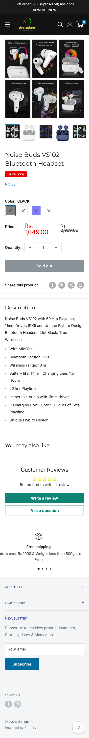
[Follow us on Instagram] (17, 704)
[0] (80, 24)
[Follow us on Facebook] (8, 704)
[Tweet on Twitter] (71, 285)
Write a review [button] (44, 498)
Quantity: (13, 247)
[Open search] (60, 24)
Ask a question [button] (44, 510)
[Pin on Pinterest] (61, 285)
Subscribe (21, 664)
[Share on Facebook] (52, 285)
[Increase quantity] (56, 247)
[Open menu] (7, 24)
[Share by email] (80, 285)
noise (10, 184)
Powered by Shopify (20, 728)
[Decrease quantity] (30, 247)
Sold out (44, 265)
